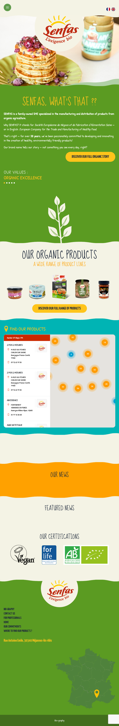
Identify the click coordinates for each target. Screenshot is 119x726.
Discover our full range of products (59, 308)
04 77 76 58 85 (16, 414)
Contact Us (9, 613)
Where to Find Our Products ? (18, 631)
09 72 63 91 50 (16, 362)
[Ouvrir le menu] (7, 7)
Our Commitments (12, 626)
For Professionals (12, 617)
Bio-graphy (9, 609)
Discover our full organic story (90, 157)
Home (6, 622)
